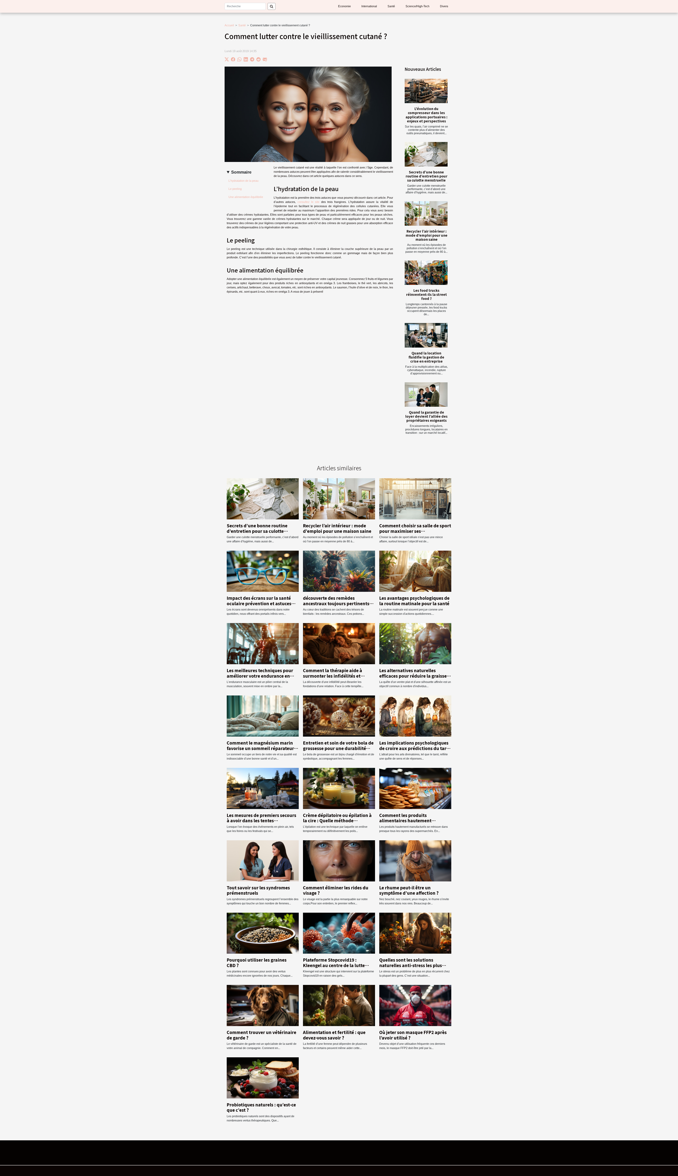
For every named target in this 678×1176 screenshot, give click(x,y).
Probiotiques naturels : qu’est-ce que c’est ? (261, 1107)
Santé (391, 6)
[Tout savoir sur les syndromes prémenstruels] (263, 860)
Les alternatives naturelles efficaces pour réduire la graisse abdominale (413, 675)
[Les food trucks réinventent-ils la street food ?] (426, 272)
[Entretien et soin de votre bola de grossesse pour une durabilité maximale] (339, 715)
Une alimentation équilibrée (245, 197)
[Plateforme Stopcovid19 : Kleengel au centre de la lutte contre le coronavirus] (339, 932)
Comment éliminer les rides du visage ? (335, 890)
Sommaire (241, 172)
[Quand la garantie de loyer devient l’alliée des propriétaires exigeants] (426, 394)
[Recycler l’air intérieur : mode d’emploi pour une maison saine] (426, 213)
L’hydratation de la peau (243, 180)
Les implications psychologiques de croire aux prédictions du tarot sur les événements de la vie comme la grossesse (415, 751)
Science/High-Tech (417, 6)
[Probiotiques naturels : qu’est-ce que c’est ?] (263, 1077)
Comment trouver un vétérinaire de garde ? (261, 1035)
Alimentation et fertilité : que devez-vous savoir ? (334, 1035)
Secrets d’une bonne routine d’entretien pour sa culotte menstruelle (426, 176)
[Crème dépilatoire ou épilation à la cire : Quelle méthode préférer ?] (339, 788)
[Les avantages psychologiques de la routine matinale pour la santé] (415, 571)
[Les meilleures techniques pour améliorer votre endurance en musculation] (263, 643)
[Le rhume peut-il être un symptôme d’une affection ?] (415, 860)
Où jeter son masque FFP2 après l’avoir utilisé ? (413, 1035)
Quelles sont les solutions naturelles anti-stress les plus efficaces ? (410, 965)
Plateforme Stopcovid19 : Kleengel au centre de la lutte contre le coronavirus (334, 965)
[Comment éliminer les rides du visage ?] (339, 860)
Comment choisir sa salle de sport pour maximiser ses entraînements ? (415, 530)
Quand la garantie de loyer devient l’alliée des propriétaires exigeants (426, 416)
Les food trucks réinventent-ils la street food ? (426, 294)
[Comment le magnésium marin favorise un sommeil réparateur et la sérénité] (263, 715)
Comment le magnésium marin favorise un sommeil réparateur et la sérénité (260, 748)
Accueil (229, 25)
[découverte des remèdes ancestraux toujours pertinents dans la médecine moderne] (339, 571)
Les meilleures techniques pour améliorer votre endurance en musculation (260, 675)
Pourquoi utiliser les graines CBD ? (257, 962)
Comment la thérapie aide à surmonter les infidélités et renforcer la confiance (332, 675)
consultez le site (309, 201)
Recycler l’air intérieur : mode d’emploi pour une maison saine (426, 235)
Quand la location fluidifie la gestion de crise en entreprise (426, 357)
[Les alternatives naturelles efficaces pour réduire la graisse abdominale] (415, 643)
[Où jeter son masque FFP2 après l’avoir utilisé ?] (415, 1005)
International (369, 6)
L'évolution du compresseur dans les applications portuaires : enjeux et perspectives (426, 114)
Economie (344, 6)
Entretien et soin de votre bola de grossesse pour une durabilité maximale (338, 748)
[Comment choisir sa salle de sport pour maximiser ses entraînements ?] (415, 498)
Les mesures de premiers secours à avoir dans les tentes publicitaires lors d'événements (261, 820)
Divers (444, 6)
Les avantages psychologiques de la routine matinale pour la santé (414, 600)
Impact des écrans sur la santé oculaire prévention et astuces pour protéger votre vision (259, 603)
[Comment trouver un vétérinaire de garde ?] (263, 1005)
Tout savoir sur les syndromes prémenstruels (258, 890)
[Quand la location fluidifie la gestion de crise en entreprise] (426, 335)
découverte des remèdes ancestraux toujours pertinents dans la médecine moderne (336, 603)
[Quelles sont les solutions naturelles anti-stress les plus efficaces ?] (415, 932)
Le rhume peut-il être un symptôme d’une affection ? (409, 890)
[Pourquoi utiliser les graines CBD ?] (263, 932)
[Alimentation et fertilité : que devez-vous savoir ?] (339, 1005)
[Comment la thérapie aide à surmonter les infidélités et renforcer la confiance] (339, 643)
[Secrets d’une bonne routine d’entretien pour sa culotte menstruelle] (426, 154)
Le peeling (235, 188)
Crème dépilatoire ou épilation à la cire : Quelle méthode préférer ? (337, 820)
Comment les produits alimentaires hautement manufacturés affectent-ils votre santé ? (414, 823)
